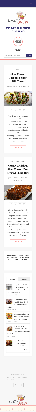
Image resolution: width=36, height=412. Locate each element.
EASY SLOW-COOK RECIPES (18, 28)
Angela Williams (13, 86)
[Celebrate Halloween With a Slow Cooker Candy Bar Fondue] (9, 319)
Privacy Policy (22, 377)
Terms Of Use (11, 380)
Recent (12, 279)
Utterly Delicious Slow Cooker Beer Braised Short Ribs (18, 169)
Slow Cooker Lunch (18, 161)
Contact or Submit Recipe (17, 375)
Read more (18, 148)
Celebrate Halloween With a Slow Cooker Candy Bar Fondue (21, 316)
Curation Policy (22, 380)
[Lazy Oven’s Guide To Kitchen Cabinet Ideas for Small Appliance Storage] (9, 289)
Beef (18, 70)
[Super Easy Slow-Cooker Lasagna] (9, 345)
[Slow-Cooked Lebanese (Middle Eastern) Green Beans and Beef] (9, 331)
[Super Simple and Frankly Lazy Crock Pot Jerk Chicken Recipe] (9, 304)
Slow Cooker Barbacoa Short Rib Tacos (18, 78)
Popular (24, 279)
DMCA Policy (11, 377)
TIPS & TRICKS (18, 31)
